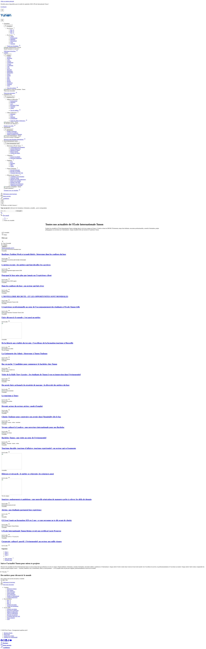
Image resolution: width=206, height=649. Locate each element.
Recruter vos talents (15, 171)
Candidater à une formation (17, 176)
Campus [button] (5, 244)
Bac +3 (12, 31)
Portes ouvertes (7, 196)
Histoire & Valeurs (15, 150)
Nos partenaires (11, 591)
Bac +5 (12, 32)
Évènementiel (13, 38)
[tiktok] (8, 641)
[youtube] (11, 641)
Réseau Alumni (14, 151)
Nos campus (10, 590)
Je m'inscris (3, 6)
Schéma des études (15, 153)
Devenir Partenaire (15, 170)
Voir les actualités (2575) (8, 248)
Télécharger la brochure (16, 185)
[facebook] (2, 641)
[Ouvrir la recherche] (2, 200)
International (13, 41)
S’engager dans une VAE (13, 616)
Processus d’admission (13, 610)
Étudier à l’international (13, 596)
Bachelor (12, 163)
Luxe (11, 42)
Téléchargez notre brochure (10, 194)
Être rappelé (6, 215)
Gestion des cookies (9, 636)
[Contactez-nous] (2, 213)
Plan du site (7, 634)
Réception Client (14, 105)
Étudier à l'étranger (12, 131)
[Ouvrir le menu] (2, 20)
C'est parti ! (19, 211)
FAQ (8, 619)
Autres (12, 166)
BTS (11, 162)
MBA (11, 165)
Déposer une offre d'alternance (18, 179)
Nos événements (11, 594)
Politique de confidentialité (10, 637)
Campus (6, 52)
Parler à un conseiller (15, 181)
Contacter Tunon (14, 178)
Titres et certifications (12, 613)
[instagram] (4, 641)
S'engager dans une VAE (16, 173)
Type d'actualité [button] (7, 243)
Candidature (6, 198)
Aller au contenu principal (7, 1)
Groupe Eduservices (15, 148)
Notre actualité (10, 593)
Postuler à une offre (15, 182)
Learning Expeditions (12, 133)
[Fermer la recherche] (2, 203)
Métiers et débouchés (12, 612)
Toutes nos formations (12, 606)
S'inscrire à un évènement (16, 184)
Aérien (12, 36)
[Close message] (2, 10)
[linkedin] (6, 641)
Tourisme (12, 43)
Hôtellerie (12, 39)
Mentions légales (8, 633)
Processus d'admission (16, 158)
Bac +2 (12, 30)
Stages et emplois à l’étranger (14, 134)
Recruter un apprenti (12, 615)
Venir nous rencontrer (8, 584)
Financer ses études (15, 156)
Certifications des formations (17, 147)
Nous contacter (11, 617)
